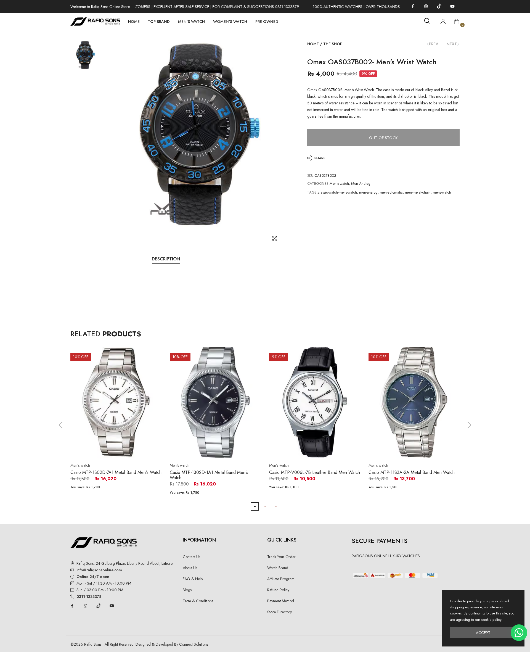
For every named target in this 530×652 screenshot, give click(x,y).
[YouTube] (452, 6)
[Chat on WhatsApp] (519, 632)
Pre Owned (266, 21)
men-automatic (391, 192)
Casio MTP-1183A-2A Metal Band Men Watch (412, 472)
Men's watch (339, 183)
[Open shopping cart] (457, 21)
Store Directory (279, 612)
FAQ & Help (193, 579)
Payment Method (280, 601)
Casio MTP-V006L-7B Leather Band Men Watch (314, 472)
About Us (190, 568)
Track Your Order (281, 556)
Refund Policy (278, 590)
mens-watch (442, 192)
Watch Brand (277, 568)
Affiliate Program (281, 579)
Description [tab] (166, 259)
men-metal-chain (418, 192)
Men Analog (360, 183)
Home (134, 21)
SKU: (310, 175)
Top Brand (159, 21)
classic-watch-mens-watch (337, 192)
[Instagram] (426, 6)
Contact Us (191, 556)
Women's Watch (230, 21)
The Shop (332, 44)
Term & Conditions (198, 601)
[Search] (427, 20)
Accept (483, 632)
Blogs (187, 590)
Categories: (318, 183)
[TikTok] (439, 6)
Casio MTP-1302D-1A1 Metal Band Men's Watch (209, 475)
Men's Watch (191, 21)
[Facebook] (413, 6)
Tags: (312, 192)
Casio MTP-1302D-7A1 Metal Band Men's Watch (115, 472)
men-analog (368, 192)
